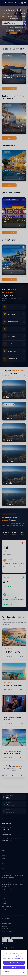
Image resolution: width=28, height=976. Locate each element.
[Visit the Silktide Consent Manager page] (24, 971)
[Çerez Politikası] (18, 958)
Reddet (14, 967)
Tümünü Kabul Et (14, 963)
